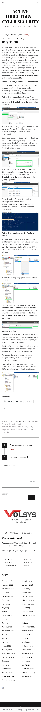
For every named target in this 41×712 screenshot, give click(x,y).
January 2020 (7, 673)
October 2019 (27, 676)
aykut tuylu (6, 35)
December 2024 (8, 600)
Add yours (13, 449)
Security (26, 562)
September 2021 (8, 635)
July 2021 (5, 638)
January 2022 (7, 627)
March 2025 (27, 593)
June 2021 (26, 638)
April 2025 (6, 593)
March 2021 (6, 646)
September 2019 (8, 680)
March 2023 (6, 612)
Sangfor (7, 562)
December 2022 (8, 615)
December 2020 (28, 650)
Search (5, 494)
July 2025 (26, 589)
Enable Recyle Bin (25, 427)
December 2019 (28, 673)
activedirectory (17, 424)
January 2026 (27, 585)
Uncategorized (9, 565)
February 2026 (7, 585)
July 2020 (5, 661)
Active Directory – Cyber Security (20, 16)
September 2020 (8, 657)
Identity (26, 35)
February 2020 (28, 669)
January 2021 (7, 650)
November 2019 (8, 676)
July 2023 (5, 608)
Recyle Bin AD (16, 430)
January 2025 (27, 596)
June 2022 (6, 623)
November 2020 (8, 654)
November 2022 (28, 615)
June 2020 (26, 661)
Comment (31, 481)
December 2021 (28, 627)
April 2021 (26, 642)
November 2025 (8, 589)
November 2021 (8, 631)
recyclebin (6, 430)
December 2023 (28, 604)
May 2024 (6, 604)
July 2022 (26, 619)
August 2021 (27, 635)
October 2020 (27, 654)
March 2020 (6, 669)
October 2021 (27, 631)
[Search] (31, 497)
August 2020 (27, 657)
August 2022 (7, 619)
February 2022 (28, 623)
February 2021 (27, 646)
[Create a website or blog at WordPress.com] (20, 706)
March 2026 (27, 581)
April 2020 (26, 665)
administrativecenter (10, 427)
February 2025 (7, 596)
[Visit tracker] (3, 688)
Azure (7, 559)
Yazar (25, 565)
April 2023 (26, 608)
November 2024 (28, 600)
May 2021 (5, 642)
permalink (5, 432)
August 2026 (7, 581)
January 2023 (27, 612)
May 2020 (6, 665)
